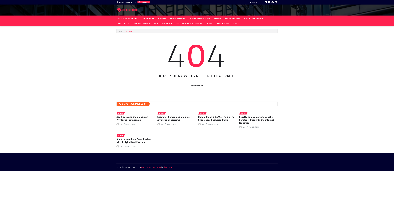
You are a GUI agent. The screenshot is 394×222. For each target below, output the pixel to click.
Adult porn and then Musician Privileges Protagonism (132, 118)
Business (162, 18)
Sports (209, 24)
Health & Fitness (232, 18)
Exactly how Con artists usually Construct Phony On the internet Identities (256, 120)
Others (236, 24)
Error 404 (128, 31)
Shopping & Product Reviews (189, 24)
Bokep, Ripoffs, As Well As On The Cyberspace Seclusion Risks (216, 118)
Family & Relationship (200, 18)
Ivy (121, 124)
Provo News (156, 167)
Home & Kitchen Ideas (253, 18)
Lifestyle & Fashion (142, 24)
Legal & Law (123, 24)
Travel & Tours (222, 24)
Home (120, 31)
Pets (156, 24)
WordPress (145, 167)
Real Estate (167, 24)
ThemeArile (167, 167)
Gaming (217, 18)
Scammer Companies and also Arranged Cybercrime (173, 118)
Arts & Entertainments (128, 18)
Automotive (148, 18)
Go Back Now (198, 85)
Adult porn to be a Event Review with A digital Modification (133, 140)
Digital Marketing (178, 18)
